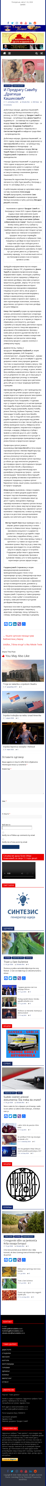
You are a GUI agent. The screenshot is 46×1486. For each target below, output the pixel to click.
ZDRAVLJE (29, 958)
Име (4, 801)
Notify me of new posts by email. (14, 842)
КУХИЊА (5, 1375)
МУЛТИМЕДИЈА (8, 1364)
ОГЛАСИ (5, 1382)
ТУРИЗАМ (6, 1367)
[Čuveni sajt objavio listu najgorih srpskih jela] (9, 1291)
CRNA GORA (9, 1236)
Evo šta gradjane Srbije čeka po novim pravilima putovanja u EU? (29, 1150)
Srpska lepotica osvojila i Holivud (19, 746)
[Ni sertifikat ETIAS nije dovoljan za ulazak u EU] (9, 1136)
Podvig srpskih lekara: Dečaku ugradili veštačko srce (28, 1000)
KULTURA (8, 86)
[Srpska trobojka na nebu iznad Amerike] (23, 692)
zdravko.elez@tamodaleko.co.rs (13, 1333)
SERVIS (19, 1093)
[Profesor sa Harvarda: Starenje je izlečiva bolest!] (9, 1010)
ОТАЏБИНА (6, 1353)
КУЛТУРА (5, 1360)
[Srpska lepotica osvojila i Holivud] (23, 723)
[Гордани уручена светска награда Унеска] (9, 986)
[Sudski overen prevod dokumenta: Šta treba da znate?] (23, 1069)
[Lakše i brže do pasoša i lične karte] (9, 1124)
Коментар (6, 769)
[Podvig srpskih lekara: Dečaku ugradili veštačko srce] (9, 998)
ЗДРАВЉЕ (6, 1371)
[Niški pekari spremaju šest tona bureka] (9, 1268)
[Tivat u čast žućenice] (23, 933)
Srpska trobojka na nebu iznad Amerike (22, 715)
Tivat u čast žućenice (16, 961)
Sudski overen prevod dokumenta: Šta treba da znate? (22, 1098)
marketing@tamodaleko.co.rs (12, 1331)
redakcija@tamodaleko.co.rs (12, 1329)
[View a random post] (41, 53)
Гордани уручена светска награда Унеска (27, 988)
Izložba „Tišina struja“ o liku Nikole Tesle (22, 646)
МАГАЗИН (6, 1357)
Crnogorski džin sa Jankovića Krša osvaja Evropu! (20, 1242)
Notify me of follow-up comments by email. (18, 835)
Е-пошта (6, 814)
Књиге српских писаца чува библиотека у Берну (18, 637)
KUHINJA (7, 958)
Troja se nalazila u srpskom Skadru (20, 684)
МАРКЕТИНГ (7, 1378)
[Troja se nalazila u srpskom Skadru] (23, 661)
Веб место (6, 824)
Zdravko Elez (26, 102)
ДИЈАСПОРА (6, 1350)
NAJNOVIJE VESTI (18, 86)
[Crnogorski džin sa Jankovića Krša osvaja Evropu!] (23, 1212)
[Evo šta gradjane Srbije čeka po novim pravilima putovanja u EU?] (9, 1148)
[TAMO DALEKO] (4, 53)
